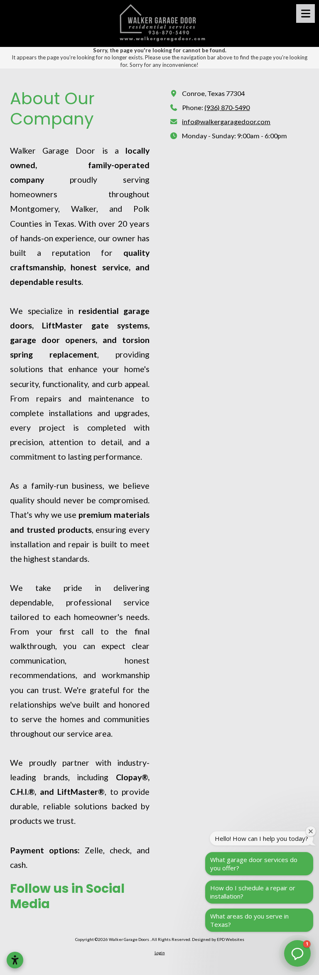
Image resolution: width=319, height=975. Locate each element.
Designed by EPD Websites (218, 939)
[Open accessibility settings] (15, 960)
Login (160, 952)
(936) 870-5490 (227, 107)
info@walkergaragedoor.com (226, 121)
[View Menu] (305, 13)
